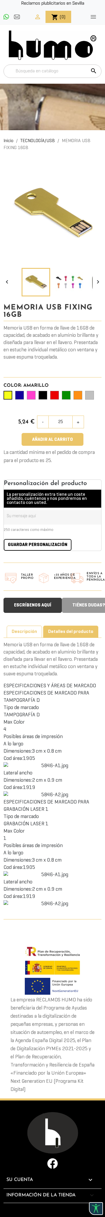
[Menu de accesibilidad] (96, 1208)
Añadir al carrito (52, 440)
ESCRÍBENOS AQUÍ (32, 605)
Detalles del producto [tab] (70, 632)
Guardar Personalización (37, 545)
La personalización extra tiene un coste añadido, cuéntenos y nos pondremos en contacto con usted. (47, 499)
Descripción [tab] (24, 632)
